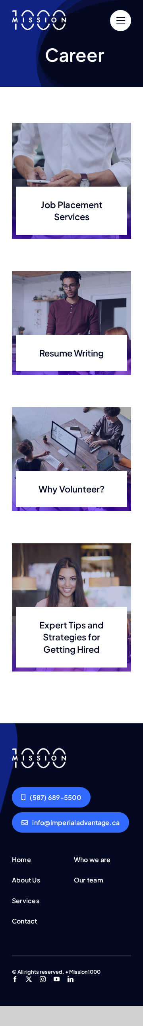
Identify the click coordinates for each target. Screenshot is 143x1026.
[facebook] (15, 979)
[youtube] (57, 979)
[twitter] (29, 979)
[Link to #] (120, 20)
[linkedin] (70, 979)
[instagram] (43, 979)
